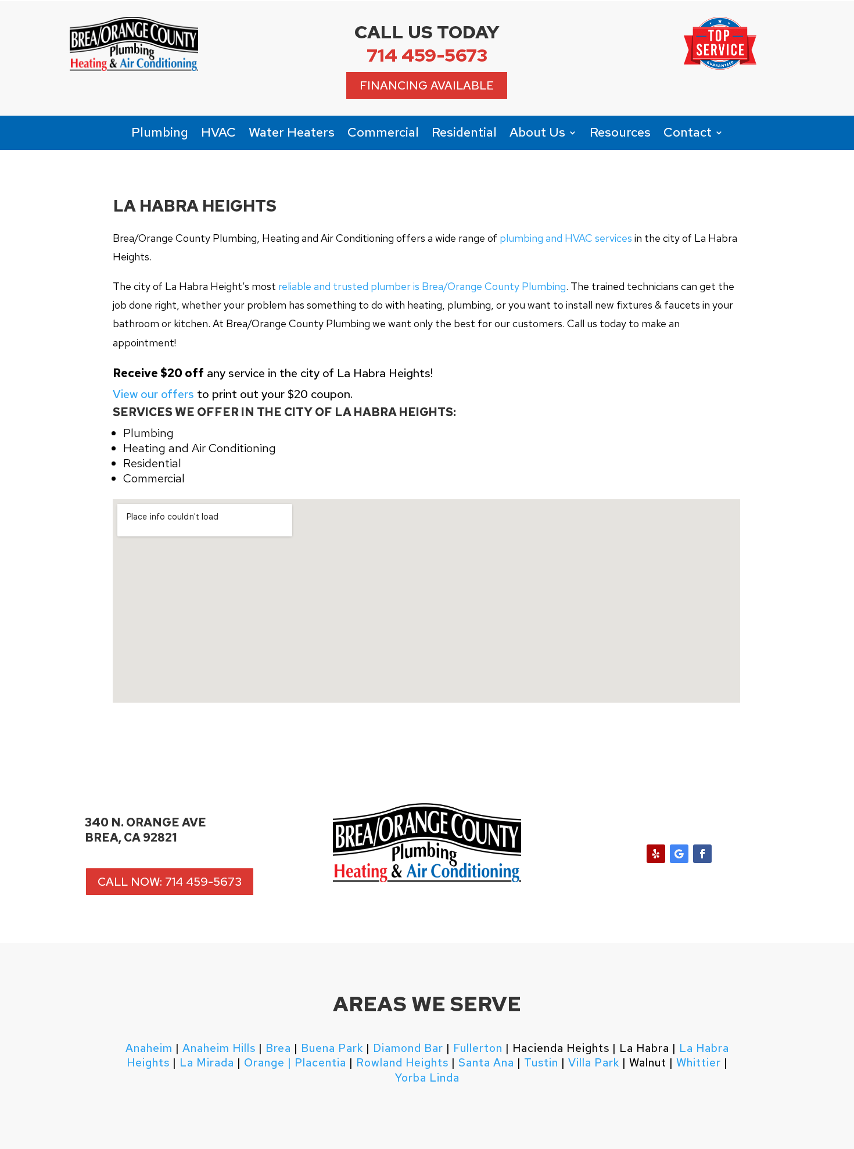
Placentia (319, 1062)
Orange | (268, 1062)
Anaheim (149, 1048)
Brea (278, 1048)
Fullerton (478, 1048)
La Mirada (207, 1062)
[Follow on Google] (679, 853)
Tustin (541, 1062)
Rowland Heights (402, 1062)
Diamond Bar (408, 1048)
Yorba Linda (427, 1078)
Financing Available (427, 85)
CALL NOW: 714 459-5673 (170, 881)
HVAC (218, 134)
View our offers (153, 394)
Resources (620, 134)
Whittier (698, 1062)
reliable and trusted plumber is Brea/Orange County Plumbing (422, 286)
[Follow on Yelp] (656, 853)
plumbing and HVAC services (566, 238)
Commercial (383, 134)
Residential (464, 134)
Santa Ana (486, 1062)
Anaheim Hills (219, 1048)
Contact (687, 134)
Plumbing (159, 134)
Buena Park (330, 1048)
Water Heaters (292, 134)
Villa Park (593, 1062)
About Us (537, 134)
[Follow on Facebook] (702, 853)
